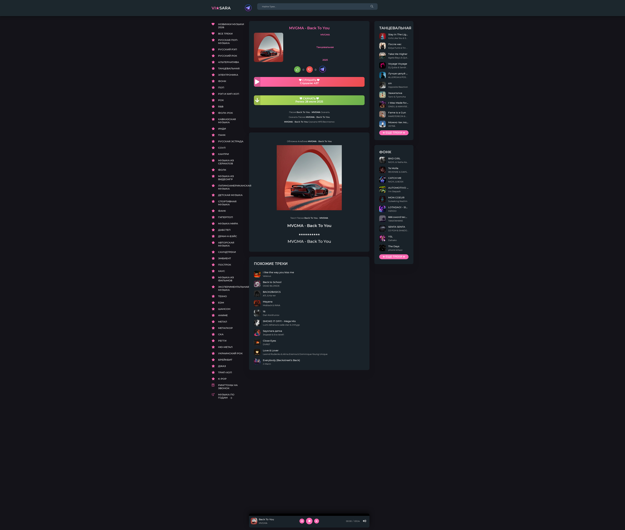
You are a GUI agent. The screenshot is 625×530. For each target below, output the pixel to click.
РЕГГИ (222, 340)
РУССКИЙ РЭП (227, 49)
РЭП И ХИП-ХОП (228, 93)
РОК (221, 100)
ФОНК (222, 81)
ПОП (221, 87)
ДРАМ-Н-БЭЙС (227, 236)
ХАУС (221, 271)
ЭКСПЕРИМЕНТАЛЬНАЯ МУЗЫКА (231, 288)
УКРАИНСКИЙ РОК (230, 353)
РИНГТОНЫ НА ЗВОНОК (228, 387)
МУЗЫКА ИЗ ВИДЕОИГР (226, 178)
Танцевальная (325, 47)
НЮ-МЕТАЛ (225, 347)
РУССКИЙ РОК (227, 55)
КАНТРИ (223, 154)
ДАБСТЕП (224, 229)
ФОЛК (222, 169)
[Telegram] (248, 8)
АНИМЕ (223, 315)
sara (221, 8)
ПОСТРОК (224, 264)
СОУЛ (222, 147)
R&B (220, 106)
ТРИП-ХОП (225, 372)
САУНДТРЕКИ (227, 252)
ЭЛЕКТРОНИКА (228, 74)
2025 (325, 59)
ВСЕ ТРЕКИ (225, 33)
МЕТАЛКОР (225, 328)
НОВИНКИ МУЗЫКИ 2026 (231, 26)
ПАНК (222, 135)
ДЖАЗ (222, 366)
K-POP (222, 378)
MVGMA (325, 34)
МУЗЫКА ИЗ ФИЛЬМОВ (226, 279)
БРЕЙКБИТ (225, 359)
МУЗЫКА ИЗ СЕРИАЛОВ (226, 162)
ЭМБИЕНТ (224, 258)
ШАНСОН (224, 308)
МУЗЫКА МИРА (228, 223)
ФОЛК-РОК (225, 112)
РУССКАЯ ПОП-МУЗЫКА (228, 41)
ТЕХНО (222, 296)
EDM (221, 302)
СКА (220, 334)
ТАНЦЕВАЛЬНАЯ (229, 68)
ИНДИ (222, 128)
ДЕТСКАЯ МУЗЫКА (230, 195)
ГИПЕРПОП (225, 217)
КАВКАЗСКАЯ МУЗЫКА (227, 121)
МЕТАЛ (222, 321)
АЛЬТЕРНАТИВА (228, 62)
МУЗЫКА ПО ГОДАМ (226, 396)
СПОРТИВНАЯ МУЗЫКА (227, 203)
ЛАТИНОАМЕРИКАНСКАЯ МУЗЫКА (231, 187)
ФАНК (222, 210)
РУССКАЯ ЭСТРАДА (230, 141)
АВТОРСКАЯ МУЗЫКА (226, 244)
